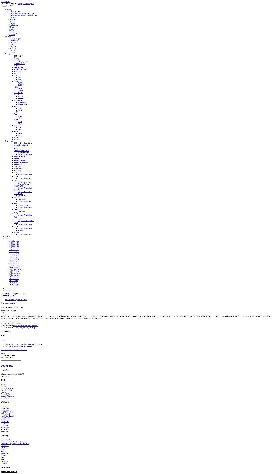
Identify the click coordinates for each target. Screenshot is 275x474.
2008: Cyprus (14, 279)
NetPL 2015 (5, 420)
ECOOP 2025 (14, 246)
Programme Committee (26, 221)
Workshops (17, 71)
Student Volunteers (20, 69)
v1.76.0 (20, 374)
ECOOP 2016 (14, 263)
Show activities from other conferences (14, 350)
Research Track (19, 68)
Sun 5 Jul (12, 42)
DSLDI (20, 83)
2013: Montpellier (15, 269)
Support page (5, 376)
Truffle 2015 (5, 431)
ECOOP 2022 (14, 252)
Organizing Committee (21, 145)
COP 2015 (4, 406)
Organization (9, 141)
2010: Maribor (14, 275)
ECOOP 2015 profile (8, 296)
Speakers (21, 230)
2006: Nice (13, 283)
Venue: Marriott (14, 11)
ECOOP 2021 (14, 254)
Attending (8, 10)
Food (11, 29)
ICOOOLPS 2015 (7, 412)
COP (19, 77)
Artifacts (17, 58)
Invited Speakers (23, 205)
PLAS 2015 (5, 424)
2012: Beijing (14, 271)
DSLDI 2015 (5, 408)
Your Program (14, 40)
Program (8, 37)
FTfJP (20, 89)
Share (3, 353)
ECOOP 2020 (14, 255)
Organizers (21, 211)
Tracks (7, 54)
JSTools (20, 97)
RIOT (20, 133)
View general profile (7, 357)
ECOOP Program (15, 39)
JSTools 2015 (5, 414)
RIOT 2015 (5, 427)
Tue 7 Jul (12, 46)
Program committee (24, 182)
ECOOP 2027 (14, 242)
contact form (5, 370)
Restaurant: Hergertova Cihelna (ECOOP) (23, 15)
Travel (11, 31)
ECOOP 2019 (14, 257)
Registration (13, 25)
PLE (19, 127)
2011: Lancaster (14, 273)
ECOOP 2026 (14, 244)
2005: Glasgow (14, 284)
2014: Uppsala (14, 267)
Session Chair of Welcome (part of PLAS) (19, 346)
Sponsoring (13, 33)
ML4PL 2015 (5, 418)
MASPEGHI (22, 102)
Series (11, 240)
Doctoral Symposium (21, 62)
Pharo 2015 (5, 422)
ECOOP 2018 (14, 259)
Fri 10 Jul (12, 52)
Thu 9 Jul (12, 50)
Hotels (11, 27)
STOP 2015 (5, 429)
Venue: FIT (13, 17)
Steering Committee (24, 184)
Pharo (20, 116)
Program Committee (25, 155)
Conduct (12, 35)
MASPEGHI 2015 (7, 416)
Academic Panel (23, 153)
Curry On (17, 60)
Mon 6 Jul (12, 44)
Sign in (7, 288)
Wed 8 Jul (12, 48)
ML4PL (21, 108)
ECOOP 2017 (14, 261)
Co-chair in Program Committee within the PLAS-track (24, 344)
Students (12, 23)
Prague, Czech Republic (26, 4)
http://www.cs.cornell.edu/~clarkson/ (25, 326)
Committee (21, 196)
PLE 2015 (4, 426)
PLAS (20, 122)
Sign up (7, 290)
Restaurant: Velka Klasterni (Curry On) (22, 13)
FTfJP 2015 (5, 410)
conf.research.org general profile (16, 300)
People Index (18, 168)
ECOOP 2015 (5, 294)
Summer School (19, 64)
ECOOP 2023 (14, 250)
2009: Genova (14, 277)
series (13, 294)
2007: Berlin (13, 281)
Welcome (12, 19)
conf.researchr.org (11, 374)
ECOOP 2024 (14, 248)
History (12, 21)
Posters (16, 66)
